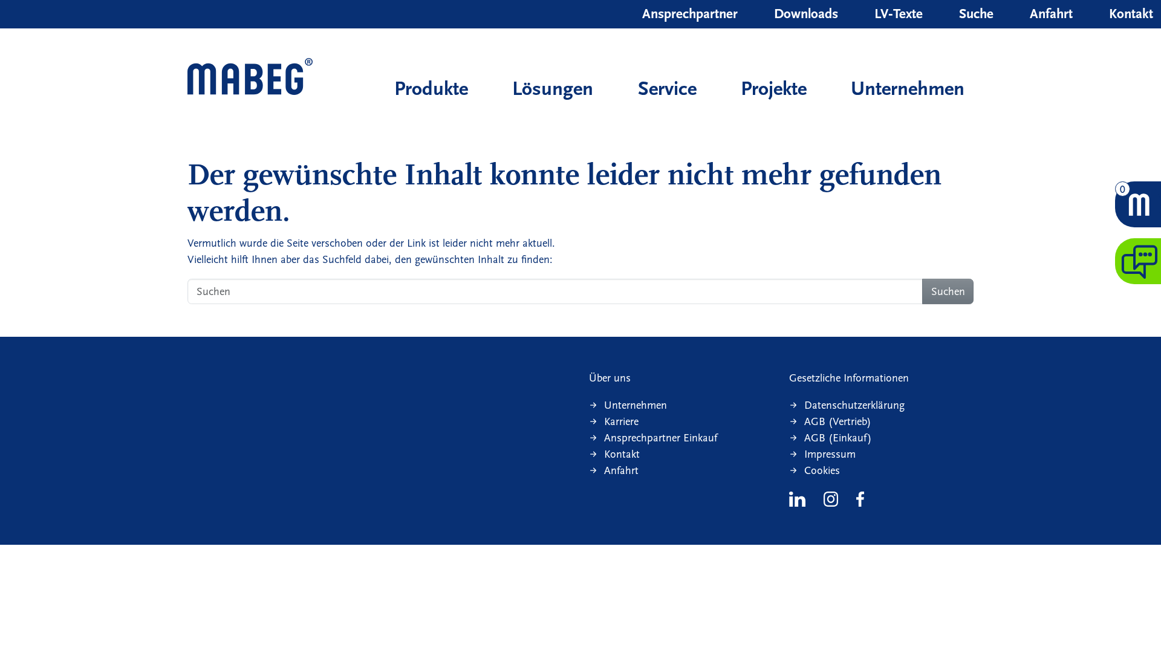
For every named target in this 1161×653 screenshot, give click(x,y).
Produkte (431, 88)
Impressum (830, 454)
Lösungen (552, 88)
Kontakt (1131, 13)
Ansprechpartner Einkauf (660, 438)
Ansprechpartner (690, 13)
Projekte (774, 88)
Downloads (806, 13)
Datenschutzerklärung (854, 405)
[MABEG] (250, 77)
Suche (976, 13)
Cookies (822, 470)
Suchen (948, 291)
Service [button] (667, 88)
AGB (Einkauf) (838, 438)
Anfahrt (1051, 13)
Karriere (621, 421)
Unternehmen (907, 88)
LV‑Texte (898, 13)
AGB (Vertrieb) (837, 421)
